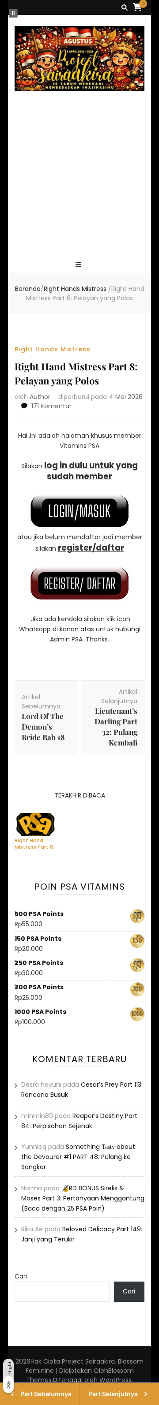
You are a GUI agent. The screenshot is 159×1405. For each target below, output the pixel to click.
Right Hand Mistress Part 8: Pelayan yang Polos (34, 843)
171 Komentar (51, 406)
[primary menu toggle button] (79, 265)
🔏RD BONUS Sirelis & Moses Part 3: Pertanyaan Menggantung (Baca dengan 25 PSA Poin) (82, 1198)
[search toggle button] (124, 8)
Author (40, 396)
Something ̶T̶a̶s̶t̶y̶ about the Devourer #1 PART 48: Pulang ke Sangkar (78, 1156)
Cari (21, 1276)
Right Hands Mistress (53, 349)
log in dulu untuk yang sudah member (91, 470)
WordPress (115, 1379)
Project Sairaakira (88, 1361)
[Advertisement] (79, 183)
